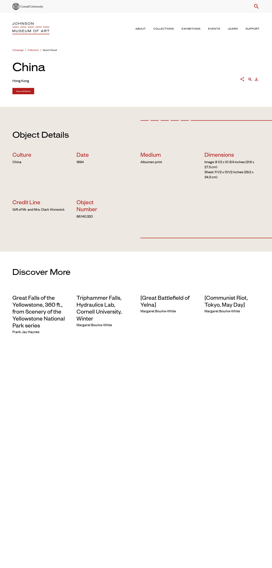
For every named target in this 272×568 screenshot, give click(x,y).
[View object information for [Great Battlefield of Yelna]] (168, 289)
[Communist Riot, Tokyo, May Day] (226, 301)
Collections (33, 49)
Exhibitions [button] (191, 28)
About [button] (140, 28)
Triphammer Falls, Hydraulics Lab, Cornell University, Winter (99, 308)
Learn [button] (233, 28)
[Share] (242, 80)
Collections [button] (163, 28)
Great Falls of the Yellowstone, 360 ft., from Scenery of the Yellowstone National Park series (38, 311)
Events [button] (214, 28)
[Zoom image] (250, 79)
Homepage (18, 49)
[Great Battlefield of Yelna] (165, 301)
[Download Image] (256, 80)
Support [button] (253, 28)
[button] (256, 6)
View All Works (23, 91)
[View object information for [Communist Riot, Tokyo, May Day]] (232, 289)
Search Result (50, 49)
